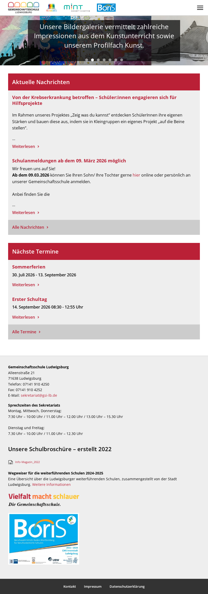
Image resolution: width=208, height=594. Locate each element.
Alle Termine (24, 332)
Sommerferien (28, 267)
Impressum (92, 586)
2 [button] (92, 60)
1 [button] (86, 60)
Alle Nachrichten (28, 227)
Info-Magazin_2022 (27, 462)
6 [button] (115, 60)
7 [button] (121, 60)
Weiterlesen (23, 146)
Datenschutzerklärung (127, 586)
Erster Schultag (29, 299)
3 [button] (98, 60)
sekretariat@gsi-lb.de (39, 395)
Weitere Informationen (51, 484)
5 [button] (110, 60)
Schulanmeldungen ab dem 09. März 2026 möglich (69, 161)
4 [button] (104, 60)
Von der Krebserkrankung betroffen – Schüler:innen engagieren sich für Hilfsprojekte (94, 100)
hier (136, 175)
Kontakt (69, 586)
